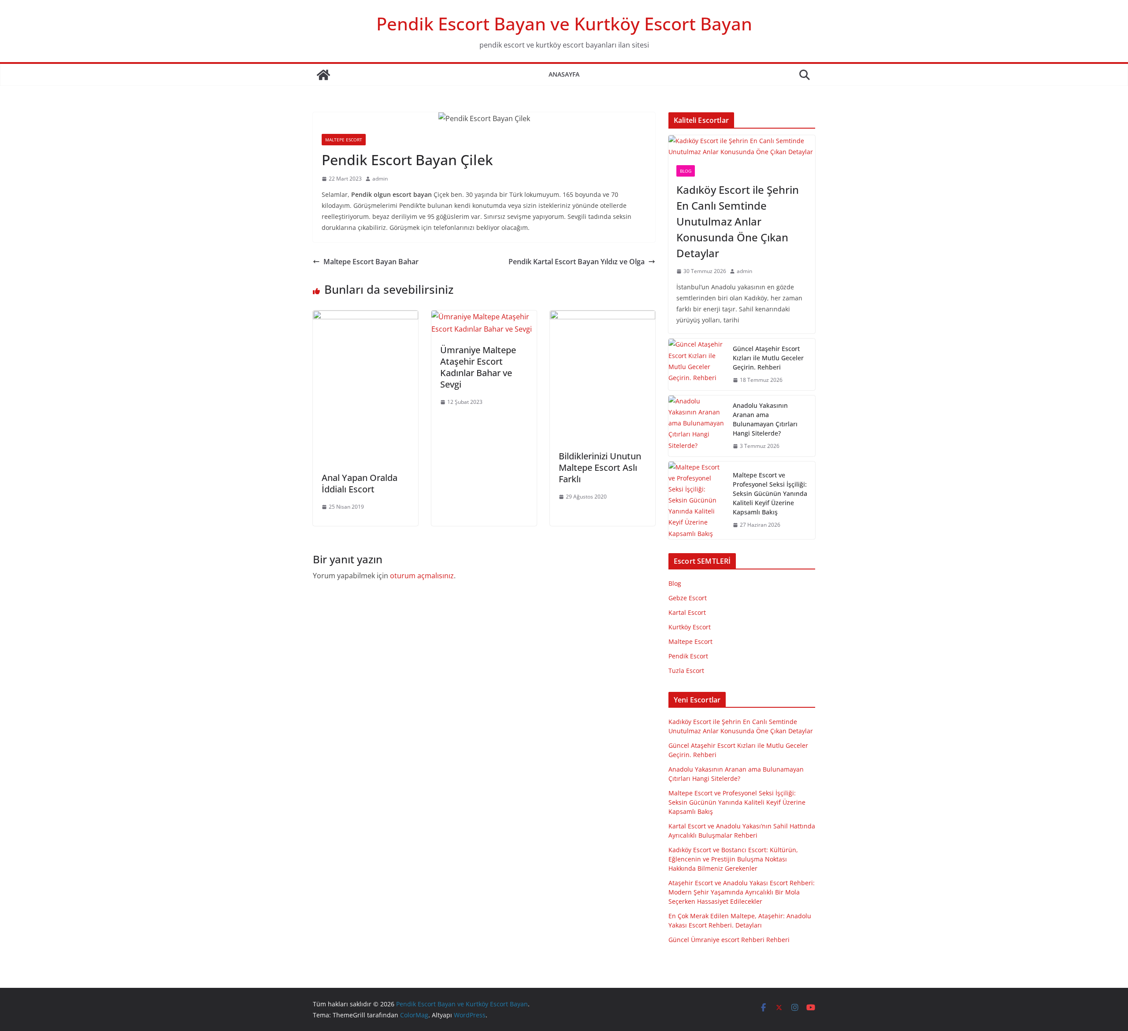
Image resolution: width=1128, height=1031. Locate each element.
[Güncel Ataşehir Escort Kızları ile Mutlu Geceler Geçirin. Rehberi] (697, 364)
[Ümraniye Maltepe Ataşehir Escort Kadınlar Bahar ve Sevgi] (484, 316)
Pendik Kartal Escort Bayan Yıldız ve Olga (576, 261)
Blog (685, 171)
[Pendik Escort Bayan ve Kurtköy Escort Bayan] (323, 74)
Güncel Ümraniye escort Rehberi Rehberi (729, 939)
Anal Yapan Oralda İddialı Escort (359, 483)
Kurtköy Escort (689, 627)
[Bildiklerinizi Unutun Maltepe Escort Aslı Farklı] (602, 316)
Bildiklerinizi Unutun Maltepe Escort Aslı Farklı (600, 467)
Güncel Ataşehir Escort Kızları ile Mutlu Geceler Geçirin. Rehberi (768, 357)
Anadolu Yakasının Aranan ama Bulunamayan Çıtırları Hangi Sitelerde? (765, 419)
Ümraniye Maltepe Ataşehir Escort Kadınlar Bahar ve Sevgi (478, 367)
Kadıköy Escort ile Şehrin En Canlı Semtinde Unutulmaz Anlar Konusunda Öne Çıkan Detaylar (737, 221)
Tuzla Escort (686, 670)
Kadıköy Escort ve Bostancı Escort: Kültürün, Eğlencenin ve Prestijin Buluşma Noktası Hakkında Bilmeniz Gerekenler (733, 859)
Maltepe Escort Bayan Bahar (371, 261)
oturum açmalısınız (422, 575)
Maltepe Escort (343, 140)
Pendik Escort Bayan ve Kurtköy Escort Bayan (564, 23)
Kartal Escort (687, 612)
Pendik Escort (688, 656)
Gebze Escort (687, 598)
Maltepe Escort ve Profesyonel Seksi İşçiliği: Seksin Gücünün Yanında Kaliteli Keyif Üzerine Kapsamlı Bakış (770, 493)
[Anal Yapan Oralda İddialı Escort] (365, 316)
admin (380, 178)
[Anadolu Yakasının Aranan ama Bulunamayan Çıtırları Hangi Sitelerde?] (697, 425)
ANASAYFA (564, 74)
